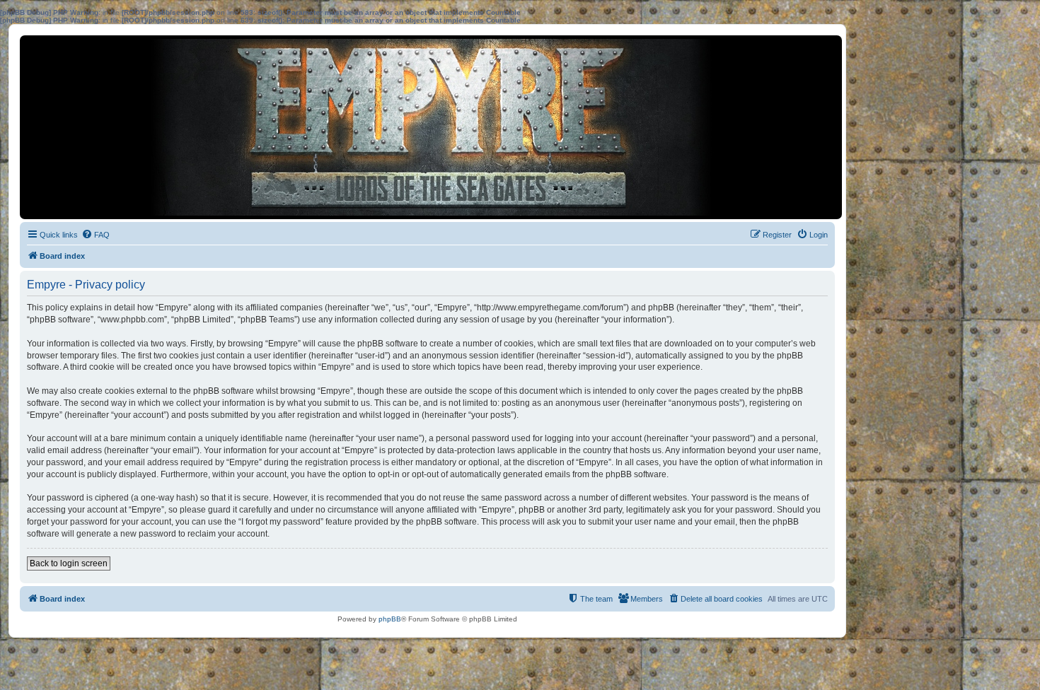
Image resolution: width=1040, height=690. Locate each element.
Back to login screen (69, 563)
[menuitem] (95, 234)
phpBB (390, 619)
